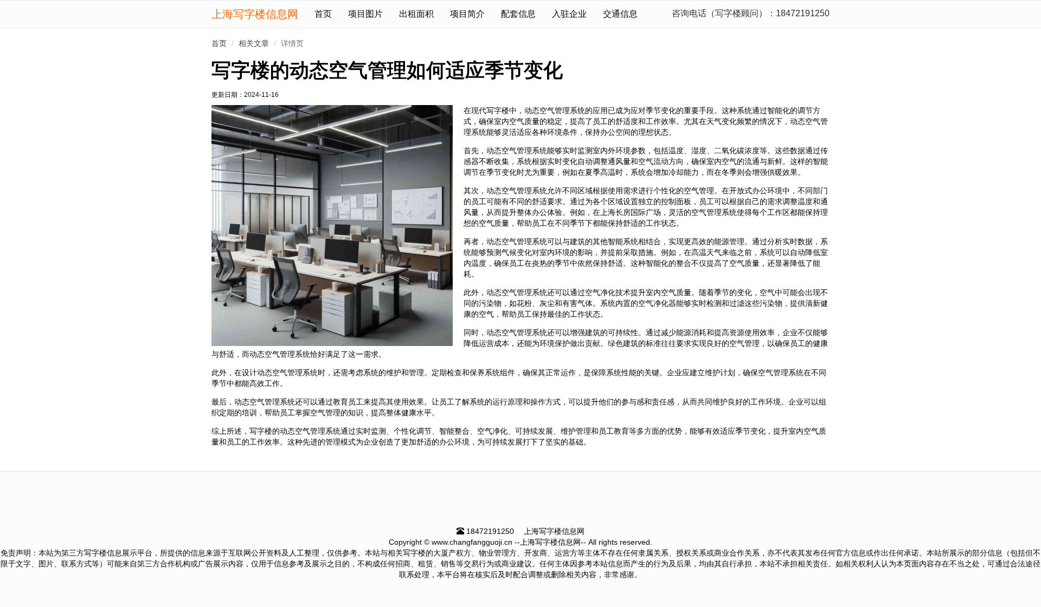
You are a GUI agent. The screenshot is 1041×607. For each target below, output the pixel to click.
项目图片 (365, 13)
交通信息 (620, 13)
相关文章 (254, 43)
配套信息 (518, 13)
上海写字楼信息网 (254, 14)
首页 (323, 13)
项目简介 (467, 13)
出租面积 (416, 13)
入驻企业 (569, 13)
